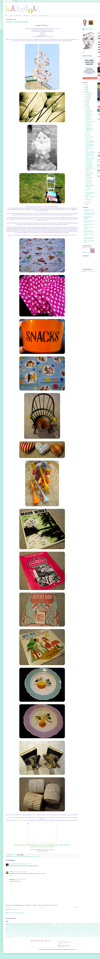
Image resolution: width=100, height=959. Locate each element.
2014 (85, 84)
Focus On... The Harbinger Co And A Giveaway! (89, 238)
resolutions (59, 934)
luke (61, 933)
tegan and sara (40, 936)
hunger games (16, 933)
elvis (47, 932)
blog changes (29, 924)
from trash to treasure (79, 928)
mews (75, 923)
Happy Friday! (87, 179)
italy (91, 928)
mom (83, 933)
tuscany (63, 936)
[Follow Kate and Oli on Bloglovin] (88, 48)
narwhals (93, 933)
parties (13, 934)
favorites (36, 927)
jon (26, 926)
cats (93, 931)
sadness (80, 934)
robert (66, 934)
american (41, 931)
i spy (20, 933)
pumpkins (44, 934)
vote (92, 936)
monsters (10, 929)
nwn (11, 924)
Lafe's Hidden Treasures (14, 863)
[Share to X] (20, 854)
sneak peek (79, 929)
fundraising (44, 927)
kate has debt (70, 926)
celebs (34, 924)
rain (47, 929)
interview (27, 933)
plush (38, 929)
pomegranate (41, 929)
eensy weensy (24, 927)
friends (66, 923)
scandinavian (91, 934)
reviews (54, 929)
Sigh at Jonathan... (88, 199)
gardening (80, 932)
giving (86, 932)
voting (94, 936)
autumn (57, 931)
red (52, 934)
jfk (41, 933)
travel (77, 923)
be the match (64, 931)
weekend (19, 924)
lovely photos (29, 926)
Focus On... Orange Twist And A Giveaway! (90, 159)
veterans (84, 936)
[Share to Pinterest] (23, 854)
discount (39, 923)
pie (25, 934)
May (86, 104)
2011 (85, 89)
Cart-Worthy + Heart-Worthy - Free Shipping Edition (89, 129)
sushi (24, 936)
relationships (50, 929)
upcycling (73, 936)
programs (41, 934)
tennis (44, 936)
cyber (53, 928)
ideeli (67, 926)
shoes (25, 924)
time (53, 936)
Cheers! (86, 190)
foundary (66, 932)
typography (67, 936)
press (38, 934)
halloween (20, 926)
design (57, 928)
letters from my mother (53, 933)
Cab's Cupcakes (88, 188)
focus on (13, 923)
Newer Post (8, 907)
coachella (49, 928)
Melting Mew (87, 195)
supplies (22, 936)
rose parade (71, 934)
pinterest (34, 929)
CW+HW (50, 923)
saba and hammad (41, 926)
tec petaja (36, 936)
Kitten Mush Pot (88, 135)
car (47, 928)
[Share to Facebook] (21, 854)
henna (89, 928)
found (64, 932)
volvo (90, 936)
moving (36, 926)
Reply (10, 867)
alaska (33, 931)
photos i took (34, 856)
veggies (79, 936)
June (86, 102)
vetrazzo (87, 936)
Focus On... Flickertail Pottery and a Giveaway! (89, 174)
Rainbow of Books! (88, 160)
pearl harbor (18, 934)
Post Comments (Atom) (15, 909)
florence (61, 932)
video (42, 923)
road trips (88, 926)
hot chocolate (8, 933)
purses (47, 934)
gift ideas (64, 926)
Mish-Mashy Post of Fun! (90, 147)
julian (43, 933)
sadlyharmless (63, 929)
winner (22, 923)
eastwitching (19, 927)
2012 (85, 87)
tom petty (55, 936)
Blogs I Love (18, 15)
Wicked (26, 931)
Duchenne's (8, 931)
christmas (89, 923)
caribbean (86, 931)
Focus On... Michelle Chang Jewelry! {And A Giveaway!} (89, 214)
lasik (48, 933)
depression (26, 932)
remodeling (55, 934)
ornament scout (20, 929)
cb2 (95, 931)
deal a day (52, 926)
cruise (17, 932)
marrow (69, 933)
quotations (42, 924)
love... (54, 923)
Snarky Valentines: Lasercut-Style (88, 178)
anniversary (54, 931)
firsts (57, 932)
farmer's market (23, 856)
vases (77, 936)
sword (33, 936)
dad (15, 856)
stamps (84, 929)
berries (71, 931)
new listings (75, 926)
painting (7, 934)
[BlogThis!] (18, 854)
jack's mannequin (32, 933)
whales (93, 929)
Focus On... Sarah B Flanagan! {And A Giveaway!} (88, 217)
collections (7, 932)
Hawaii (14, 931)
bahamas (60, 931)
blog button (35, 928)
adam (72, 923)
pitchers (27, 934)
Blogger (75, 949)
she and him (69, 929)
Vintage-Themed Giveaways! (88, 115)
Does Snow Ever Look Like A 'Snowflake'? (89, 145)
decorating (63, 923)
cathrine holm (90, 931)
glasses (91, 932)
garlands (54, 927)
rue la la (91, 926)
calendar (48, 926)
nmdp (16, 929)
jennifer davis (39, 933)
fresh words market (71, 932)
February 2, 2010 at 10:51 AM (21, 871)
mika (79, 933)
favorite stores (29, 856)
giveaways (18, 923)
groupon (16, 926)
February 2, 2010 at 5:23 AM (25, 863)
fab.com (51, 932)
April (86, 106)
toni (91, 929)
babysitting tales (30, 928)
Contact (11, 15)
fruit (75, 932)
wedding (46, 923)
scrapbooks (95, 934)
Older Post (76, 907)
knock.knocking (62, 927)
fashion (93, 923)
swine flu (30, 936)
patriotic (28, 929)
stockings (16, 936)
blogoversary (74, 931)
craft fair (12, 927)
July (86, 101)
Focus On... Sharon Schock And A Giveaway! (89, 125)
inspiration (24, 926)
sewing (98, 934)
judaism (93, 928)
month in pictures (87, 933)
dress (15, 927)
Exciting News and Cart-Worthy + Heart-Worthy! (90, 186)
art (10, 923)
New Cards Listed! (88, 183)
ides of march (23, 933)
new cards (97, 923)
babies (25, 928)
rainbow (50, 934)
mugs (91, 933)
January (87, 201)
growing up (96, 932)
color (13, 856)
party (15, 934)
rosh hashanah (58, 929)
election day (44, 932)
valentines (96, 927)
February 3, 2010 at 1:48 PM (20, 879)
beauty (68, 931)
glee (93, 932)
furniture (84, 928)
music (69, 923)
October (86, 96)
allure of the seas (37, 931)
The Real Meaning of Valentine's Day (89, 167)
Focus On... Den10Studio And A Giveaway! (90, 142)
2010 (85, 91)
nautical (97, 933)
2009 (85, 203)
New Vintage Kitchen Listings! (89, 112)
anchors (45, 931)
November (87, 94)
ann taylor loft (49, 931)
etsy (7, 923)
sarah (46, 926)
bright (78, 931)
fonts (70, 928)
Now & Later (87, 131)
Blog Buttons (26, 15)
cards (86, 923)
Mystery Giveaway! (88, 162)
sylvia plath (88, 929)
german (83, 932)
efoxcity (40, 932)
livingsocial (59, 933)
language (46, 933)
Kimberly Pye (12, 871)
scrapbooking (85, 927)
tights (51, 936)
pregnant (35, 934)
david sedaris (22, 932)
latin (66, 927)
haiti (86, 928)
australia (22, 928)
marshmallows (73, 933)
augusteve (19, 928)
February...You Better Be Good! (17, 22)
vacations (8, 924)
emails (49, 932)
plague (30, 934)
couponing (14, 932)
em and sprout (61, 928)
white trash (97, 936)
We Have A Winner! (89, 119)
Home (6, 15)
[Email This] (17, 854)
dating (55, 928)
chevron (97, 931)
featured (40, 927)
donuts (30, 932)
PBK (19, 931)
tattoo (94, 926)
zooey (8, 937)
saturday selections (85, 934)
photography (57, 923)
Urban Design (22, 931)
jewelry (32, 923)
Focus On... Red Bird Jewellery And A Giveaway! (89, 231)
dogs (17, 856)
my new (13, 929)
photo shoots (22, 934)
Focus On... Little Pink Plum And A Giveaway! (90, 152)
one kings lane (80, 926)
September (87, 97)
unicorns (70, 936)
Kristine (16, 931)
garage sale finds (49, 927)
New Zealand (11, 928)
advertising (29, 931)
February (87, 109)
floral (59, 932)
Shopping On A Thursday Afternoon (90, 169)
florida (65, 928)
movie (33, 926)
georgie (61, 926)
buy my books (81, 931)
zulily (10, 937)
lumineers (64, 933)
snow (82, 929)
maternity (77, 933)
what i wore (96, 929)
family (13, 924)
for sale (73, 928)
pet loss (31, 929)
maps (67, 933)
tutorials (16, 924)
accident (15, 928)
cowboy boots (8, 927)
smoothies (90, 927)
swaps (93, 927)
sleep (76, 929)
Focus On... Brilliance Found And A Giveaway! (89, 221)
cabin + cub (42, 928)
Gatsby (11, 931)
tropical (58, 936)
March (86, 108)
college (11, 932)
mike (81, 933)
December (87, 92)
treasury (97, 926)
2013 (85, 85)
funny (77, 932)
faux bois (54, 932)
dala (19, 932)
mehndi (7, 929)
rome (68, 934)
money (73, 927)
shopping (72, 929)
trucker (61, 936)
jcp (35, 933)
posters (84, 926)
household (12, 933)
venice (82, 936)
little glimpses (69, 927)
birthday (83, 923)
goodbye (57, 927)
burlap (38, 928)
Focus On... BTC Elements (88, 117)
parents (10, 934)
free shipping (12, 926)
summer (19, 936)
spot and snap (11, 936)
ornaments (25, 929)
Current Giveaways (43, 15)
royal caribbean (76, 934)
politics (33, 934)
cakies (45, 928)
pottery (45, 929)
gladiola (88, 932)
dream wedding (36, 932)
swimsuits (27, 936)
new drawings (77, 927)
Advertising (34, 15)
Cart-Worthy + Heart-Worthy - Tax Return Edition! (89, 155)
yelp (6, 937)
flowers (68, 928)
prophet (81, 927)
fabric (19, 856)
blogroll (10, 856)
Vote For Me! (87, 133)
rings (61, 934)
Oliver (80, 923)
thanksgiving (48, 936)
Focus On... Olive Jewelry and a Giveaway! (90, 193)
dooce (32, 932)
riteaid (64, 934)
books (23, 924)
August (86, 99)
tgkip (38, 856)
